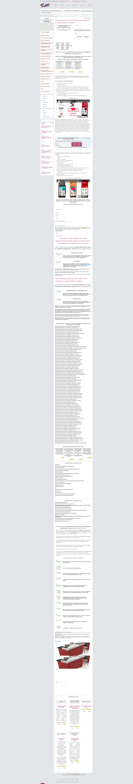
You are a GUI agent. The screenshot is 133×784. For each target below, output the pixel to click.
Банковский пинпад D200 (86, 706)
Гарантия (82, 5)
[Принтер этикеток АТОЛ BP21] (61, 701)
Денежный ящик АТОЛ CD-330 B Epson (75, 739)
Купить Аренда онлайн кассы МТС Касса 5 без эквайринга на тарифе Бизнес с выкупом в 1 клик (82, 30)
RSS (52, 123)
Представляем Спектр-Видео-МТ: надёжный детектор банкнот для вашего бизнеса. (46, 173)
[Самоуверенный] (75, 227)
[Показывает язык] (78, 228)
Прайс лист (89, 5)
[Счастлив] (89, 227)
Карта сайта (45, 104)
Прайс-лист (44, 96)
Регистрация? (84, 1)
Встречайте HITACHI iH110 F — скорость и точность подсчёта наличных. (46, 146)
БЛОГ (44, 110)
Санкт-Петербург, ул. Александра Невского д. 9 (51, 10)
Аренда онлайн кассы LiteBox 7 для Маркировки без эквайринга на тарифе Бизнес (68, 455)
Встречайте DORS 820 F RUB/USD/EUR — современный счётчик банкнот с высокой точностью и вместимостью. (47, 137)
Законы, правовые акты (46, 116)
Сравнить (86, 36)
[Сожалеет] (62, 229)
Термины (44, 114)
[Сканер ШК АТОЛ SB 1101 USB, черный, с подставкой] (75, 701)
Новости (44, 98)
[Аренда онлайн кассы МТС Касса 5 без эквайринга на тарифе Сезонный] (77, 63)
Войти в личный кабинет (76, 1)
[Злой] (74, 228)
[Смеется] (57, 227)
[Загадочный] (70, 228)
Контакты (62, 5)
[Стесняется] (80, 227)
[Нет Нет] (66, 229)
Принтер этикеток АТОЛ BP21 (61, 706)
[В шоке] (69, 227)
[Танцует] (85, 227)
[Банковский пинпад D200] (86, 701)
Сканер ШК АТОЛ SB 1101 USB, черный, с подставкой (75, 707)
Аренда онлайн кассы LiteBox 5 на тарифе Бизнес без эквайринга (87, 453)
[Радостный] (57, 229)
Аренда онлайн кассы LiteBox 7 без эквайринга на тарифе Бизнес (59, 453)
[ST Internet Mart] (45, 5)
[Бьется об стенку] (71, 229)
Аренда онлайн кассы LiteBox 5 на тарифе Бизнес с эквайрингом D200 (77, 455)
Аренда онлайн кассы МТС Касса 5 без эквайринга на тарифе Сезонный (77, 68)
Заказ (68, 5)
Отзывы (44, 100)
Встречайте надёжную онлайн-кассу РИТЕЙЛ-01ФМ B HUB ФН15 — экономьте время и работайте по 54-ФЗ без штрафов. (46, 151)
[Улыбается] (61, 227)
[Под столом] (57, 228)
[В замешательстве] (63, 228)
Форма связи (45, 106)
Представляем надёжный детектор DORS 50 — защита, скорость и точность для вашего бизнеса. (46, 157)
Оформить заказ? (58, 1)
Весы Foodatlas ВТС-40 (61, 739)
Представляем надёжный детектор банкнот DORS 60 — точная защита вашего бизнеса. (46, 132)
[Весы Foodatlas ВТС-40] (61, 733)
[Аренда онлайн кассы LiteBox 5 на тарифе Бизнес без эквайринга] (86, 450)
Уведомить (79, 36)
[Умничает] (82, 228)
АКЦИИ (55, 5)
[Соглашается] (87, 228)
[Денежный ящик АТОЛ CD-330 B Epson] (75, 733)
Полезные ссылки (45, 102)
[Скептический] (77, 229)
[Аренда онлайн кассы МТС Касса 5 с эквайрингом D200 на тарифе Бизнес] (68, 63)
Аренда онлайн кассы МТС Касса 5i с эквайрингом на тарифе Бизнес (59, 67)
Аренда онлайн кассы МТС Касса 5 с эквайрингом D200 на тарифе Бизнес (68, 68)
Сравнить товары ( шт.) (65, 1)
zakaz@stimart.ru (76, 10)
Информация (45, 112)
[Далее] (71, 46)
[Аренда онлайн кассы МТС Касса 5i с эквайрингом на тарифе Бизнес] (59, 63)
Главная (59, 779)
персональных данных (83, 147)
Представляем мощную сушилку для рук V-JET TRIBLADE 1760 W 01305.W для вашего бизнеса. (46, 168)
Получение (75, 5)
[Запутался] (84, 228)
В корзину (59, 724)
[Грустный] (66, 227)
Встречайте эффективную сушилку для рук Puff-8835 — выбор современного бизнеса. (46, 162)
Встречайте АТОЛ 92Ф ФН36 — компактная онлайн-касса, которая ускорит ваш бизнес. (46, 127)
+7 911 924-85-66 (68, 10)
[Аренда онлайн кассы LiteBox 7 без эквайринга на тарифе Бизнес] (59, 450)
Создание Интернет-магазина (59, 781)
